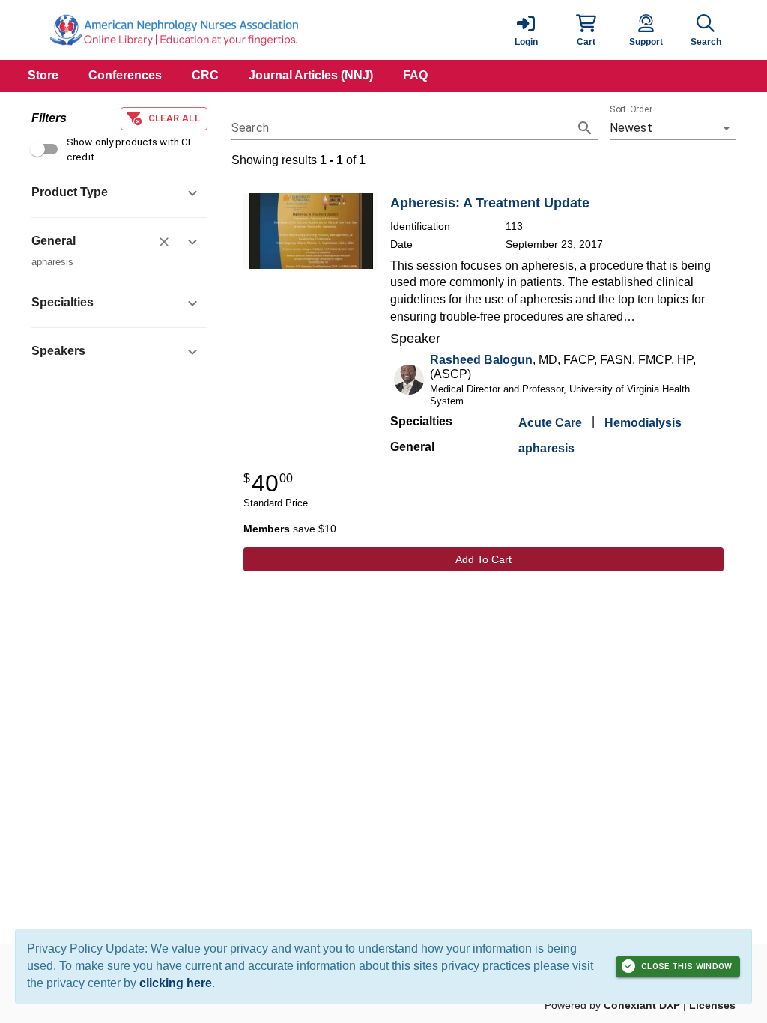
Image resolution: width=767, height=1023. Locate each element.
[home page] (173, 30)
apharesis (546, 448)
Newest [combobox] (631, 128)
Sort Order (631, 109)
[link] (526, 30)
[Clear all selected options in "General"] (164, 241)
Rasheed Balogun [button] (481, 359)
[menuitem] (43, 76)
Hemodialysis (643, 422)
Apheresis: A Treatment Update (489, 202)
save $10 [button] (289, 529)
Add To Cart (483, 559)
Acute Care (550, 422)
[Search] (585, 128)
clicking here (175, 983)
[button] (586, 30)
